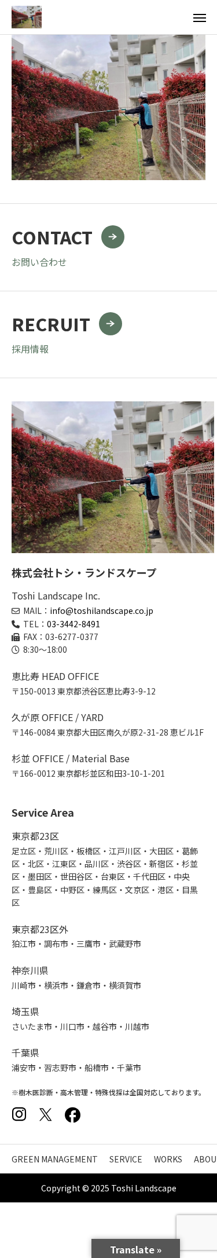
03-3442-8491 (73, 624)
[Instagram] (19, 1114)
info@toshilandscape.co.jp (101, 610)
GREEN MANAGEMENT (55, 1159)
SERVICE (125, 1159)
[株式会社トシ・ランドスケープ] (27, 17)
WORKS (168, 1159)
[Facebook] (72, 1114)
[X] (45, 1114)
